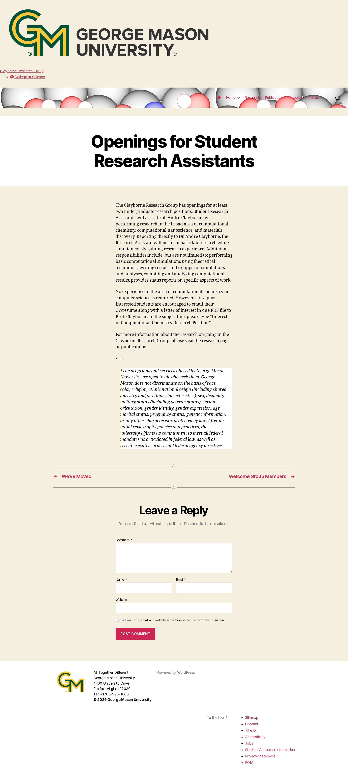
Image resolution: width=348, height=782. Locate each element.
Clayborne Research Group (22, 71)
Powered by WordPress (175, 672)
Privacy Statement (260, 756)
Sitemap (251, 717)
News (314, 97)
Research (252, 97)
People (295, 97)
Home (231, 97)
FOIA (249, 762)
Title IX (251, 730)
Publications (274, 97)
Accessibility (255, 737)
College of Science (29, 77)
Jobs (249, 743)
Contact (251, 724)
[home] (219, 97)
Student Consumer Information (270, 750)
